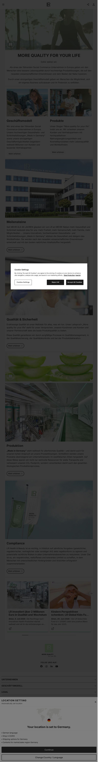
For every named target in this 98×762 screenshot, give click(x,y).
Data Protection (69, 275)
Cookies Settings (23, 282)
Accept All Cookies (75, 282)
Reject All (55, 282)
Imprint (78, 275)
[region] (49, 276)
